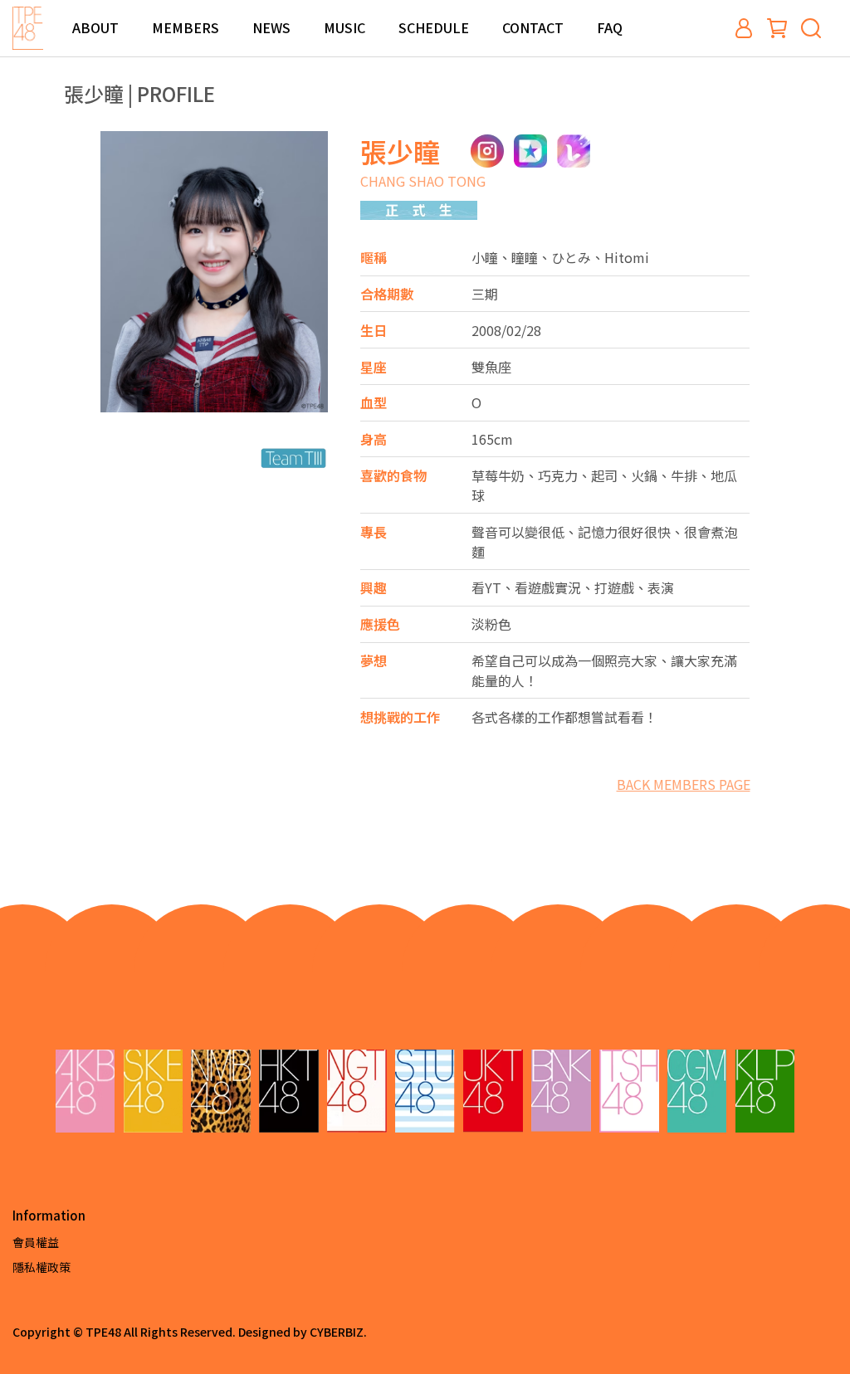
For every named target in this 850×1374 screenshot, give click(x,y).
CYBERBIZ (337, 1331)
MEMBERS (185, 27)
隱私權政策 (41, 1267)
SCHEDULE (433, 27)
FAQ (610, 27)
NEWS (271, 27)
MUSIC (344, 27)
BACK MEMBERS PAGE (683, 784)
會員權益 (35, 1242)
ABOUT (95, 27)
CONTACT (533, 27)
